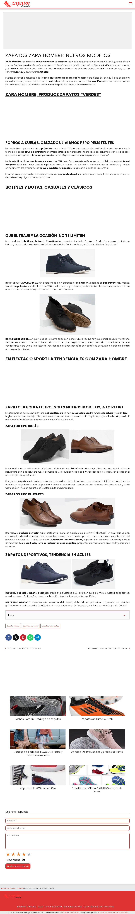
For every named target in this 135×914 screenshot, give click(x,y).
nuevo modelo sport (60, 602)
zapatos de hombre (75, 77)
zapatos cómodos (85, 161)
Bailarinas (21, 906)
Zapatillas (68, 906)
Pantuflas (31, 906)
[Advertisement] (67, 30)
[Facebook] (8, 637)
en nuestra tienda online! (70, 913)
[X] (16, 637)
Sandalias (49, 906)
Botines (58, 906)
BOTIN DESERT (13, 282)
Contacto (108, 913)
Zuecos (87, 906)
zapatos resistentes (50, 626)
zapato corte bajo (28, 481)
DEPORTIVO (11, 592)
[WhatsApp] (30, 637)
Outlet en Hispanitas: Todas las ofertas (24, 648)
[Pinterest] (23, 637)
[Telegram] (37, 637)
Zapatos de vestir (30, 626)
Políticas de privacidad (120, 913)
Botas (40, 906)
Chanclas (77, 906)
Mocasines (109, 906)
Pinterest (101, 913)
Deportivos (97, 906)
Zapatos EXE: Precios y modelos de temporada (107, 648)
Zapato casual (13, 626)
